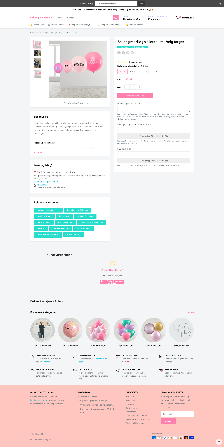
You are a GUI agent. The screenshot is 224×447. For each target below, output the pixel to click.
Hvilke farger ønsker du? (129, 103)
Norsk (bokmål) (37, 434)
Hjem (32, 33)
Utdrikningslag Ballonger (48, 234)
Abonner (168, 421)
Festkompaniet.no (38, 400)
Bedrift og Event (44, 216)
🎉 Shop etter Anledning (109, 24)
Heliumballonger (65, 222)
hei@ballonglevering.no (47, 181)
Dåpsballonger (43, 222)
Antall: (120, 87)
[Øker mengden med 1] (139, 86)
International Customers (136, 415)
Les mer (46, 361)
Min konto (153, 19)
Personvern (131, 400)
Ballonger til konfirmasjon (48, 210)
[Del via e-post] (132, 52)
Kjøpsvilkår (131, 396)
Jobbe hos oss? (132, 408)
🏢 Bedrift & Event (56, 24)
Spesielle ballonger (60, 228)
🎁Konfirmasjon (37, 24)
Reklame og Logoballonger (138, 419)
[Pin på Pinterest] (123, 52)
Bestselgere (64, 216)
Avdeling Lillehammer (135, 423)
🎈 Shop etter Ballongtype (80, 24)
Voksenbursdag (73, 234)
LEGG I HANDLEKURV (135, 95)
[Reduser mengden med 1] (127, 86)
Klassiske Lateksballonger (91, 222)
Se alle (191, 312)
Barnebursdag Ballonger (77, 210)
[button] (220, 3)
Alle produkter (42, 33)
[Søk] (116, 17)
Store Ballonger (83, 228)
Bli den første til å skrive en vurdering (112, 282)
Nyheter (40, 228)
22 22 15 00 (42, 184)
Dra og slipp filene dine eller (154, 136)
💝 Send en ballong (134, 24)
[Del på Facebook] (119, 52)
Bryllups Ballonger (85, 216)
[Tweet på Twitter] (128, 52)
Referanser (131, 411)
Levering (130, 404)
